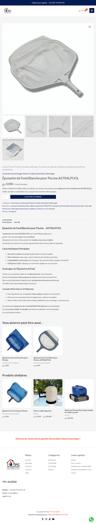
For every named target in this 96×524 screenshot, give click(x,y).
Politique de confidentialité (81, 466)
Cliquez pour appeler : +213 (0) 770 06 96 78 (48, 3)
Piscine (11, 167)
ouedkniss (32, 209)
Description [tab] (7, 222)
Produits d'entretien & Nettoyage (26, 167)
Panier (73, 460)
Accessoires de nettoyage (48, 167)
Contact (28, 470)
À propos (28, 466)
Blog (27, 473)
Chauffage (52, 463)
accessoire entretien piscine (19, 206)
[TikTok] (50, 519)
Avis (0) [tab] (17, 222)
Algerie (32, 206)
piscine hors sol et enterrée (46, 209)
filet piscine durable (77, 206)
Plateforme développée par (48, 515)
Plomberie (52, 460)
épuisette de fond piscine (61, 206)
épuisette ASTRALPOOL (43, 206)
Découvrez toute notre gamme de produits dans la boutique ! (48, 438)
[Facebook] (43, 519)
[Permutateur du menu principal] (91, 10)
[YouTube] (53, 519)
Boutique (28, 463)
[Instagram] (46, 519)
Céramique (52, 466)
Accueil (4, 167)
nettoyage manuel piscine (19, 209)
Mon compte (76, 463)
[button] (90, 27)
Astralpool (12, 211)
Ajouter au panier (33, 197)
